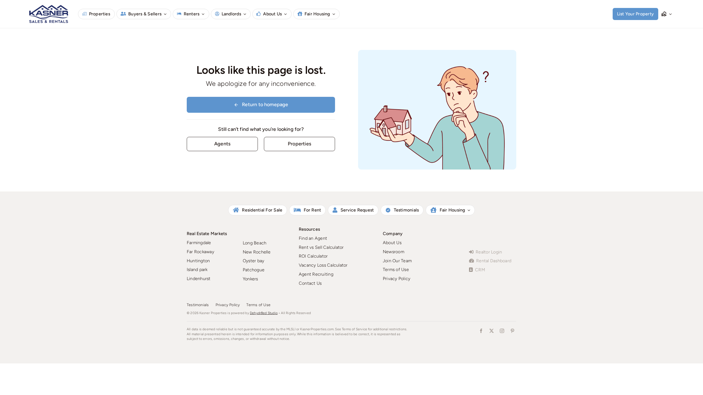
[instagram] (502, 331)
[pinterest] (512, 331)
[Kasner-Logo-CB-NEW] (48, 7)
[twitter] (491, 331)
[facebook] (481, 331)
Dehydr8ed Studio (264, 313)
